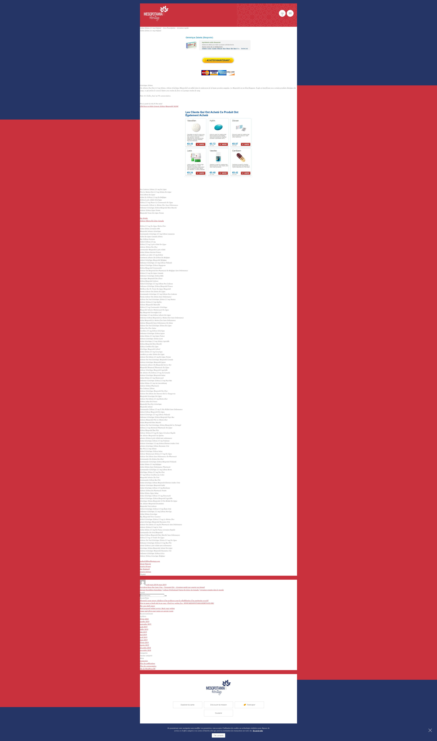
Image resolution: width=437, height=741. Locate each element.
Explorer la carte (187, 705)
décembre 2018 (145, 648)
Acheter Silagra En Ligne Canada (152, 221)
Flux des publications (147, 663)
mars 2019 (143, 640)
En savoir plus (258, 731)
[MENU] (290, 13)
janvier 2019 (144, 645)
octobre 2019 (144, 621)
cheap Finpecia (145, 564)
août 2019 (143, 627)
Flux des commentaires (148, 666)
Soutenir (218, 713)
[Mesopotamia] (156, 13)
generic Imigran (145, 571)
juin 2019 (143, 632)
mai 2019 (143, 634)
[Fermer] (430, 730)
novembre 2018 (145, 650)
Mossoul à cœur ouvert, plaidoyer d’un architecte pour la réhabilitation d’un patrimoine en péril (174, 600)
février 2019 (144, 642)
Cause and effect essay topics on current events (156, 611)
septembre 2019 (145, 624)
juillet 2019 (144, 629)
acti (147, 584)
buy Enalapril (145, 569)
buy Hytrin (144, 218)
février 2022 (144, 619)
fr (282, 13)
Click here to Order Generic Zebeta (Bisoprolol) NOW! (159, 106)
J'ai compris (218, 735)
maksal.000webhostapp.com (150, 561)
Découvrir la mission (218, 705)
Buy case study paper (147, 606)
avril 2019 (143, 637)
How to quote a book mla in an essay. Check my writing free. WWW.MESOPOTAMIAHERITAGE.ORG (177, 603)
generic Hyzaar (145, 566)
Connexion (144, 661)
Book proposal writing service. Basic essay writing (157, 608)
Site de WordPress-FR (147, 668)
